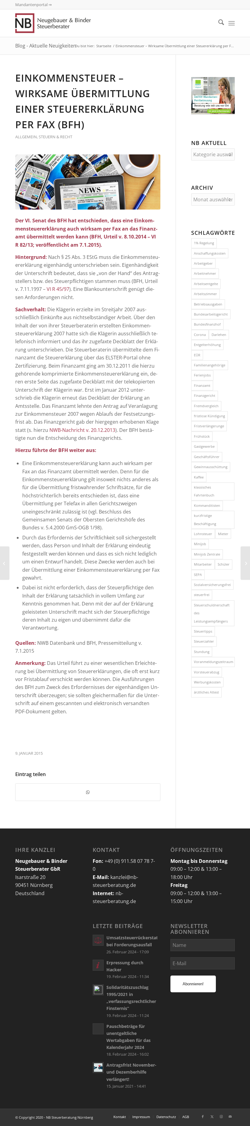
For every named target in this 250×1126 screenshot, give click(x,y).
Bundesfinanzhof (207, 324)
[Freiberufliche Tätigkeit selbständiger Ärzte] (245, 563)
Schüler (224, 564)
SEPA (198, 574)
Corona (200, 334)
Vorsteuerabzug (206, 672)
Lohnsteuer (203, 533)
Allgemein (26, 136)
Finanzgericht (204, 395)
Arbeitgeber (203, 263)
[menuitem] (218, 23)
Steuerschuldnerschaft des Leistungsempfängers (212, 613)
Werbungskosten (207, 682)
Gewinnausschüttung (210, 466)
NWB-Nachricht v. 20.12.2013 (82, 430)
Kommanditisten (207, 505)
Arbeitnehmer (205, 273)
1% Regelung (204, 243)
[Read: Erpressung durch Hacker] (98, 965)
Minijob (200, 544)
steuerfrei (201, 594)
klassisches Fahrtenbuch (204, 491)
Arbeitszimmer (205, 293)
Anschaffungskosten (210, 253)
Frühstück (202, 436)
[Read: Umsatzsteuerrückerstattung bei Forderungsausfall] (98, 940)
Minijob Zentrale (207, 554)
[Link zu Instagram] (221, 1116)
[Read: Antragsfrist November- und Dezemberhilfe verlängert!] (98, 1067)
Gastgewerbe (204, 446)
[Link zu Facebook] (202, 1116)
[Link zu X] (211, 1116)
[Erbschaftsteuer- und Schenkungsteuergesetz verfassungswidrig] (4, 563)
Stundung (201, 651)
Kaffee (199, 477)
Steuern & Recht (55, 136)
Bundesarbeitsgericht (211, 314)
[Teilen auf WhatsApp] (88, 792)
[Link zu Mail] (230, 1116)
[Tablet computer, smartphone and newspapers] (87, 182)
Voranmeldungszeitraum (213, 661)
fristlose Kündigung (209, 416)
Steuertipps (203, 631)
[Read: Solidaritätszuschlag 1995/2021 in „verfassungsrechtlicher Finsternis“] (98, 989)
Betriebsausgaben (208, 304)
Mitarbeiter (203, 564)
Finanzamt (202, 385)
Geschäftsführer (207, 456)
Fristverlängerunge (209, 426)
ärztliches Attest (206, 692)
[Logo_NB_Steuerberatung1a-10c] (62, 23)
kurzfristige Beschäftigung (205, 519)
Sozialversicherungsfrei (212, 584)
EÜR (197, 355)
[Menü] (231, 23)
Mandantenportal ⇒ (33, 4)
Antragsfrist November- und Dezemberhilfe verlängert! (131, 1072)
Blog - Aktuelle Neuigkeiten (45, 45)
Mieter (223, 533)
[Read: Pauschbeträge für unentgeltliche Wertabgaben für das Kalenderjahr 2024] (98, 1028)
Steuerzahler (204, 641)
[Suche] (218, 23)
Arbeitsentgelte (206, 283)
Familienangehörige (209, 365)
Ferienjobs (202, 375)
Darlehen (219, 334)
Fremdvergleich (206, 406)
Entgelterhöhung (207, 344)
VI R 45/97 (58, 289)
